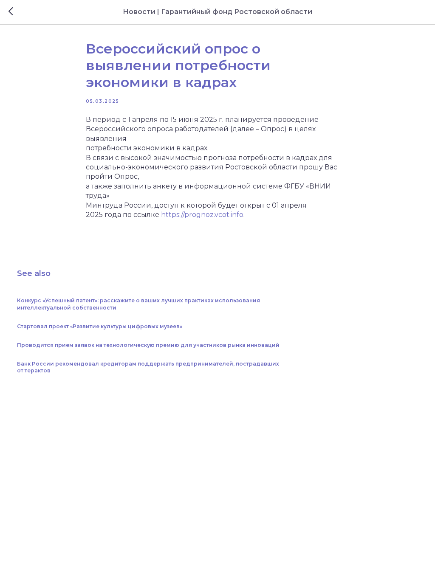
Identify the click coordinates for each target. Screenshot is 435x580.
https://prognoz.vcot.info (202, 215)
